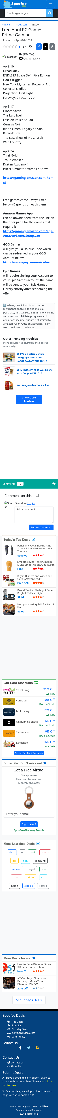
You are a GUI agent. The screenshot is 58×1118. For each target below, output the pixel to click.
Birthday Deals (19, 1029)
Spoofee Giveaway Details (29, 830)
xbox (12, 852)
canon (16, 877)
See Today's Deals (29, 1000)
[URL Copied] (52, 46)
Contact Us (17, 1062)
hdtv (25, 860)
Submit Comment (41, 527)
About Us (16, 1066)
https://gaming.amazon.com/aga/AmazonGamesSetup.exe (28, 233)
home (14, 885)
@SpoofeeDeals (32, 58)
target (31, 869)
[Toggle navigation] (50, 4)
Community (18, 1036)
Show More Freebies (29, 399)
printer (31, 877)
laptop (45, 852)
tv (22, 852)
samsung (40, 860)
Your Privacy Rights (20, 1106)
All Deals (7, 24)
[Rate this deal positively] (24, 46)
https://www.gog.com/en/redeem (27, 262)
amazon (16, 869)
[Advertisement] (29, 447)
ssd (43, 877)
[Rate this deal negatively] (30, 46)
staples (28, 885)
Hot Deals (17, 1021)
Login (31, 503)
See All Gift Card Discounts (29, 753)
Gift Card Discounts (19, 682)
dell (14, 860)
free (43, 869)
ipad (32, 852)
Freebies (16, 1025)
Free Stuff (21, 24)
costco (43, 885)
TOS (35, 1106)
